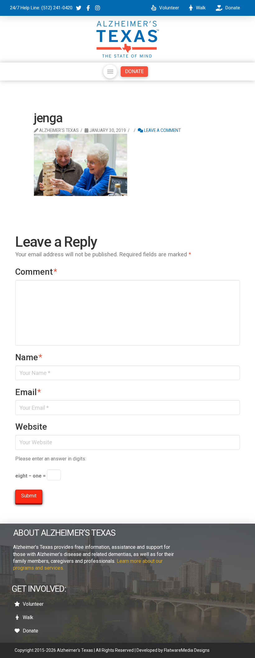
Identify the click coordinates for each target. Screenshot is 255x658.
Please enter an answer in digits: (50, 459)
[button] (110, 71)
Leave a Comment (162, 130)
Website (31, 427)
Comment (36, 272)
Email (28, 392)
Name (28, 357)
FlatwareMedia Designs (187, 650)
